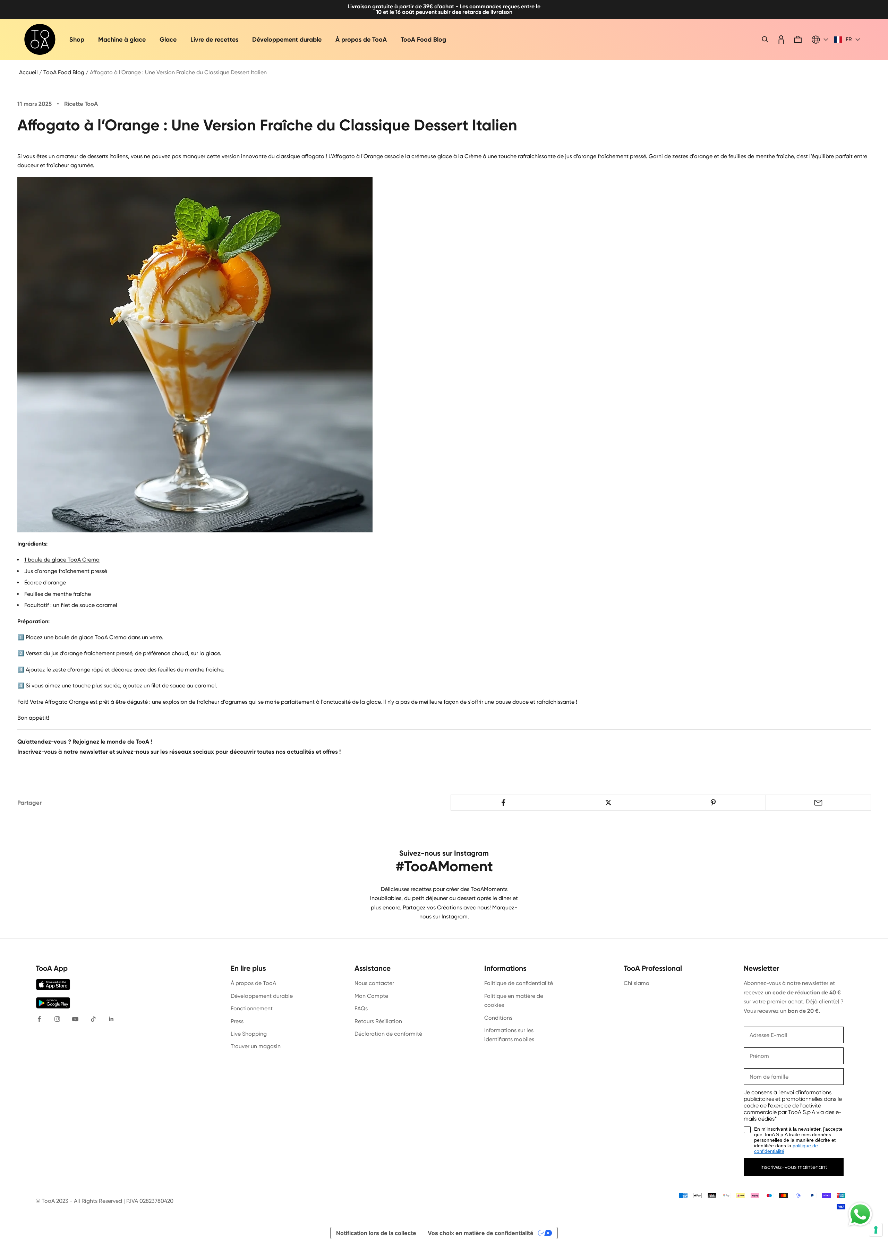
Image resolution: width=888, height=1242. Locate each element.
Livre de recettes (214, 39)
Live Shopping (249, 1033)
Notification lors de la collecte (376, 1233)
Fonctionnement (252, 1008)
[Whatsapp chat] (860, 1214)
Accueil (28, 72)
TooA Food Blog (423, 39)
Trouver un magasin (256, 1046)
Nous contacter (374, 983)
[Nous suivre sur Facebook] (39, 1019)
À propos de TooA (361, 39)
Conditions (498, 1017)
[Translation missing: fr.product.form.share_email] (818, 802)
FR (849, 39)
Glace (168, 39)
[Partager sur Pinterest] (713, 802)
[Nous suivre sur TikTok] (93, 1019)
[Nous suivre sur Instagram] (57, 1019)
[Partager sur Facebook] (503, 802)
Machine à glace (122, 39)
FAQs (361, 1008)
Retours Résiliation (378, 1021)
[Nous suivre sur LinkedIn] (111, 1019)
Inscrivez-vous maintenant (793, 1167)
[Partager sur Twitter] (608, 802)
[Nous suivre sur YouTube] (75, 1019)
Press (237, 1021)
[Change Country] (820, 39)
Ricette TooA (81, 103)
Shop (76, 39)
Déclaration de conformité (388, 1033)
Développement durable (287, 39)
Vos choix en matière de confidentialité (480, 1233)
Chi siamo (636, 983)
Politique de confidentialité (518, 983)
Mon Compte (371, 996)
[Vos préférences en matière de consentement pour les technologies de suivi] (875, 1229)
